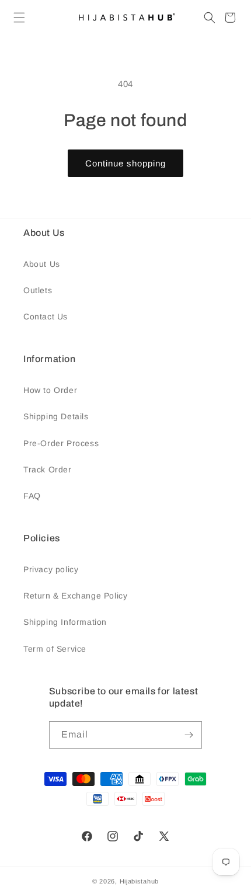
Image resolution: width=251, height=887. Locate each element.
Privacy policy (50, 569)
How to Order (50, 390)
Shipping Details (56, 416)
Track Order (47, 469)
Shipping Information (65, 622)
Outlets (37, 290)
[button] (19, 17)
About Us (41, 264)
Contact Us (45, 316)
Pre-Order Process (61, 443)
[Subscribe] (188, 735)
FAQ (32, 495)
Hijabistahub (139, 881)
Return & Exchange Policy (75, 595)
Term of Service (54, 648)
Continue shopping (125, 163)
